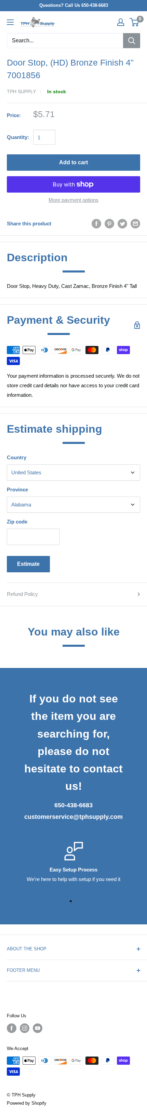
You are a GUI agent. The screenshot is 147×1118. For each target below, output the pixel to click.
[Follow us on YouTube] (37, 1028)
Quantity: (18, 137)
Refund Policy (22, 594)
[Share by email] (135, 223)
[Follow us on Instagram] (24, 1028)
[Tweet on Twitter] (122, 223)
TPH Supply (21, 91)
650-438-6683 (73, 805)
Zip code (17, 522)
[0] (134, 22)
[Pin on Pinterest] (109, 223)
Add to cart (73, 162)
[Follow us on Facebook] (11, 1028)
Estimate (28, 564)
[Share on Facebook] (96, 223)
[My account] (120, 22)
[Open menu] (10, 22)
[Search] (131, 40)
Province (17, 489)
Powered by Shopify (26, 1103)
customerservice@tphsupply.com (73, 816)
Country (16, 457)
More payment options (73, 200)
